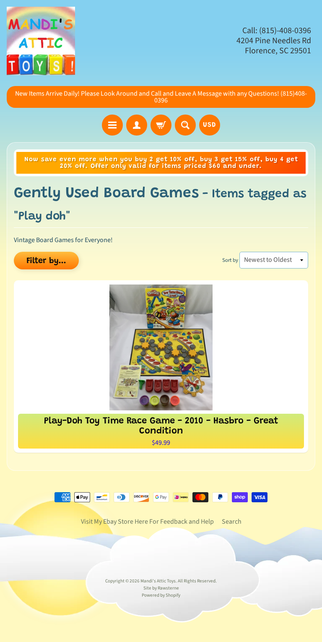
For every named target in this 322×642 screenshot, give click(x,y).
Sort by (230, 260)
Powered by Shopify (161, 595)
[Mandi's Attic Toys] (41, 41)
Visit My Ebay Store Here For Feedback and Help (147, 521)
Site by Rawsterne (161, 588)
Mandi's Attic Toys (158, 581)
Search (232, 521)
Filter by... (46, 261)
